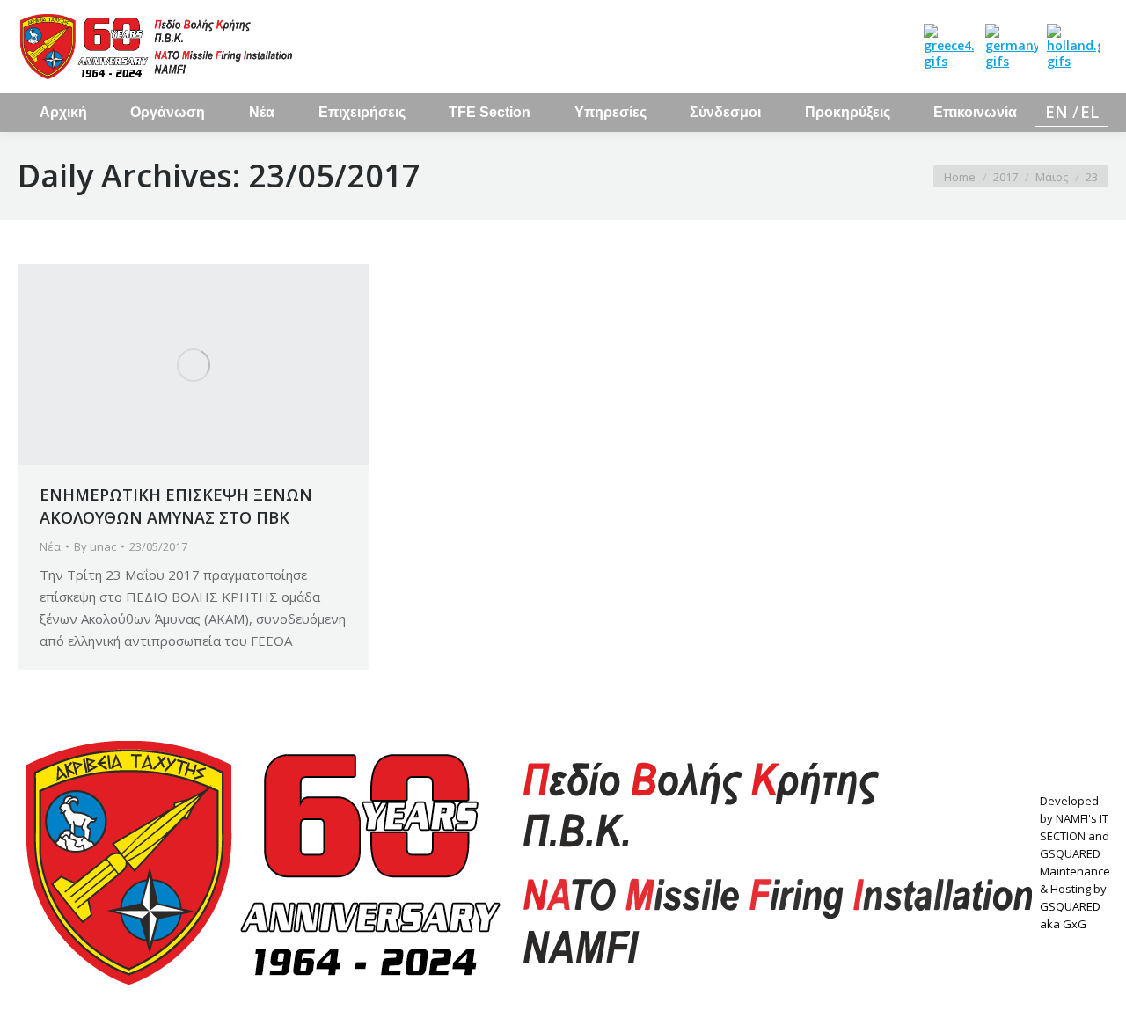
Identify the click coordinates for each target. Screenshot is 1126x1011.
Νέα (50, 546)
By (95, 546)
